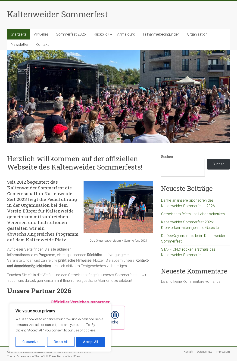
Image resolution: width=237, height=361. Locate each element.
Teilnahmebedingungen (161, 34)
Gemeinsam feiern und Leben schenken (193, 214)
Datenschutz (204, 351)
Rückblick (101, 34)
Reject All (61, 342)
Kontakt (42, 44)
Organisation (197, 34)
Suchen (167, 157)
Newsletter (19, 44)
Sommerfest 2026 (71, 34)
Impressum (223, 351)
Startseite (19, 34)
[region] (60, 327)
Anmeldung (126, 34)
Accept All (90, 342)
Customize (30, 342)
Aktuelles (41, 34)
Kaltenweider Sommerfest (57, 14)
